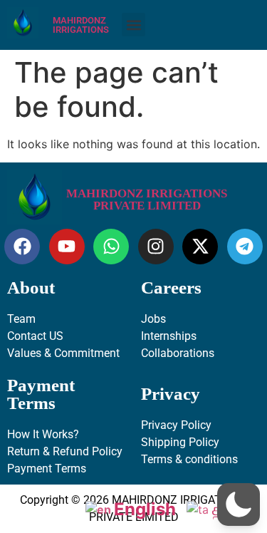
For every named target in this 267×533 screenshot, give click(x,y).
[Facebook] (22, 246)
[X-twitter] (200, 246)
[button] (133, 24)
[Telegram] (245, 246)
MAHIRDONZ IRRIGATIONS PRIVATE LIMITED (146, 199)
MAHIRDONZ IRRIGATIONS (81, 25)
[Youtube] (67, 246)
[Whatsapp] (111, 246)
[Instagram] (156, 246)
